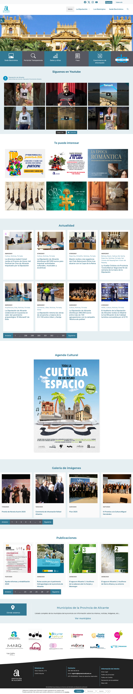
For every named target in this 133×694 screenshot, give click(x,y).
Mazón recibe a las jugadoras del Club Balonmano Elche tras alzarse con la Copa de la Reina (82, 261)
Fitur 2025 (73, 512)
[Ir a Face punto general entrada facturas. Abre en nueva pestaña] (77, 58)
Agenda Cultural (66, 355)
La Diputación (81, 9)
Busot (109, 256)
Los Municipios (99, 9)
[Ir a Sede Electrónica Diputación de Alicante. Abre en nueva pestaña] (11, 58)
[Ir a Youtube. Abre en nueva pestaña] (96, 2)
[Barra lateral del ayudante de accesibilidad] (2, 20)
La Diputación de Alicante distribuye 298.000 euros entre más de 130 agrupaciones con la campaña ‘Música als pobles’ (82, 314)
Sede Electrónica (116, 9)
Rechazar (90, 691)
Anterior (8, 336)
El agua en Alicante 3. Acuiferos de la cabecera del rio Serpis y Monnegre (81, 584)
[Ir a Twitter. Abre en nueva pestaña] (89, 2)
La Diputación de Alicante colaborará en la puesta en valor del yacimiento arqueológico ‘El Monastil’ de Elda (17, 314)
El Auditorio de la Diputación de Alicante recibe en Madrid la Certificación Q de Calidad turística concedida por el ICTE (114, 313)
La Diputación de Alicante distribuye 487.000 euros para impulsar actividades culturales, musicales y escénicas (50, 263)
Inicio (70, 9)
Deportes (72, 256)
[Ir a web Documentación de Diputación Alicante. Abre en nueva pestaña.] (55, 58)
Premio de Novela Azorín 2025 (14, 512)
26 (42, 592)
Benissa (103, 256)
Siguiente (71, 336)
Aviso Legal (104, 672)
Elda (15, 307)
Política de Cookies (106, 677)
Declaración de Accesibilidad (109, 680)
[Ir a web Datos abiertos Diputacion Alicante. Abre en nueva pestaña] (122, 58)
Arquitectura (9, 307)
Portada (20, 256)
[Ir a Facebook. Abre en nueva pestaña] (85, 2)
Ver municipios (83, 618)
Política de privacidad (107, 674)
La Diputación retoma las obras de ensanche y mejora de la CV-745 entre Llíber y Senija (50, 315)
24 (31, 592)
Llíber (47, 307)
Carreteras (40, 307)
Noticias (13, 256)
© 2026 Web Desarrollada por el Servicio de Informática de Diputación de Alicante (66, 687)
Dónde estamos (13, 613)
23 (25, 592)
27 (48, 592)
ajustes (67, 692)
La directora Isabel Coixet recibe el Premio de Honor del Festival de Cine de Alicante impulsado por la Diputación (18, 262)
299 (32, 336)
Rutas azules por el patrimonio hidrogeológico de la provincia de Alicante (50, 584)
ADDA (103, 307)
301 (45, 336)
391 (63, 336)
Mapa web (104, 683)
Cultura (7, 256)
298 (25, 336)
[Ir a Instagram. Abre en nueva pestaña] (92, 2)
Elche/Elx (79, 256)
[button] (127, 9)
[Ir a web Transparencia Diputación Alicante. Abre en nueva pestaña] (33, 58)
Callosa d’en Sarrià (118, 256)
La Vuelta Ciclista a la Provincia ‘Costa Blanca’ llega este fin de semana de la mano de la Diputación (114, 268)
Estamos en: (39, 668)
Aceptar (79, 691)
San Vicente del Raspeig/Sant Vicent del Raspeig (113, 260)
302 (51, 336)
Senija (39, 310)
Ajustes (101, 691)
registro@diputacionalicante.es (81, 673)
